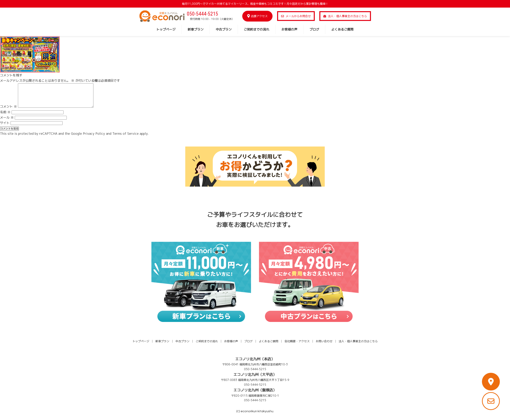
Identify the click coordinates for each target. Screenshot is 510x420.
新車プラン (196, 29)
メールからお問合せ (298, 16)
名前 (5, 112)
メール (7, 117)
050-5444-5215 (202, 14)
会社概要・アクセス (297, 341)
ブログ (314, 29)
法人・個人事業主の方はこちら (347, 16)
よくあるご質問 (342, 29)
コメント (8, 106)
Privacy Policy (94, 133)
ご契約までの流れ (256, 29)
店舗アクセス (259, 16)
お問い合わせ (324, 341)
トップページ (166, 29)
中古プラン (224, 29)
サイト (5, 123)
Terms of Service (125, 133)
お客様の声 (289, 29)
